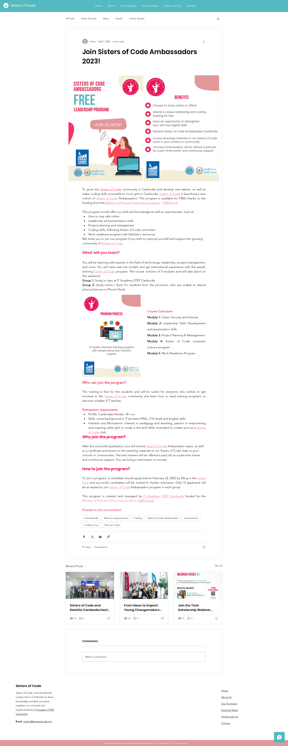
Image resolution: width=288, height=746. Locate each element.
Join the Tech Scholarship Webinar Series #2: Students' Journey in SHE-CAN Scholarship (194, 607)
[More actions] (204, 41)
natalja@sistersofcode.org (37, 721)
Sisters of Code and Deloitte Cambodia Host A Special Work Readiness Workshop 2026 (90, 607)
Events (119, 18)
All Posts (70, 18)
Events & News (229, 710)
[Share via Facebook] (84, 536)
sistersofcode (91, 517)
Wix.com (154, 743)
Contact (225, 723)
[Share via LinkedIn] (100, 536)
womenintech (191, 517)
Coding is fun (91, 524)
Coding (138, 517)
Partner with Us (229, 716)
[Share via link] (108, 536)
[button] (218, 18)
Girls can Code (112, 524)
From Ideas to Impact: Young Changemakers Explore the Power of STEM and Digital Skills (142, 607)
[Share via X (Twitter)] (92, 536)
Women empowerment (116, 517)
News (106, 18)
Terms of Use (166, 743)
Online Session (137, 18)
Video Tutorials (88, 18)
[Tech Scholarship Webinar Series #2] (198, 585)
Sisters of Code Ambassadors (163, 517)
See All (218, 565)
